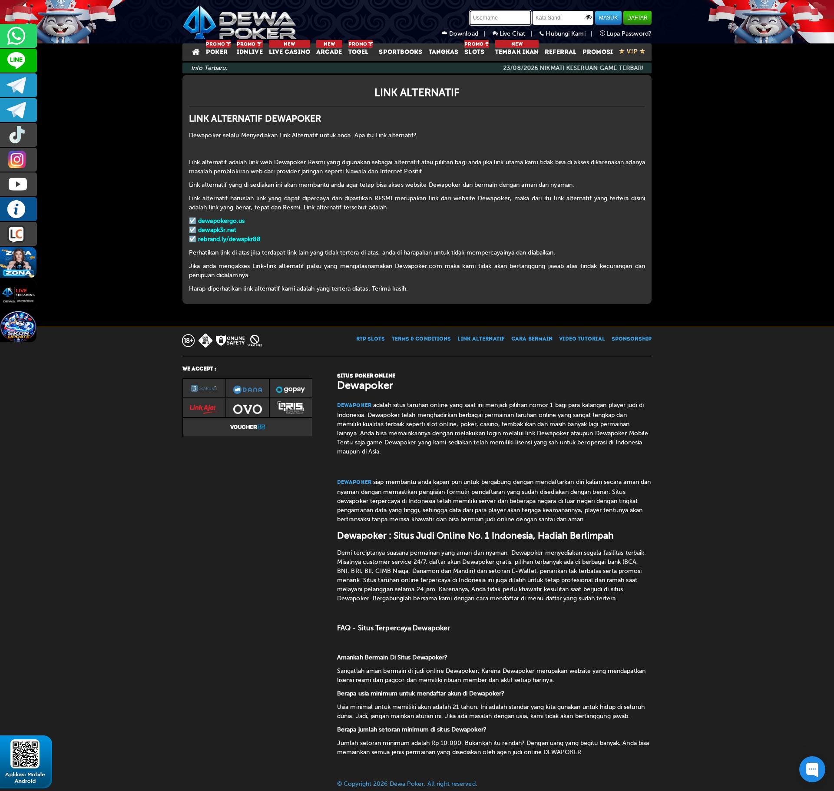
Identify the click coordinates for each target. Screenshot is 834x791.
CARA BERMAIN (532, 339)
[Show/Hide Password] (589, 17)
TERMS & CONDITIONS (421, 339)
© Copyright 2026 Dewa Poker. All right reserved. (407, 784)
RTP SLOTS (370, 339)
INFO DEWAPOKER (18, 209)
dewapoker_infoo (18, 85)
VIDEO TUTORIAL (582, 339)
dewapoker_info (18, 110)
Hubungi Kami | (571, 33)
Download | (470, 33)
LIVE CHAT (18, 234)
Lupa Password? (628, 33)
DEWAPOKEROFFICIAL (18, 184)
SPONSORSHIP (632, 339)
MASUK (608, 18)
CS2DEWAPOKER (18, 61)
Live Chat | (519, 33)
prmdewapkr (18, 135)
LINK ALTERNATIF (481, 339)
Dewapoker (354, 405)
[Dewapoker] (241, 21)
